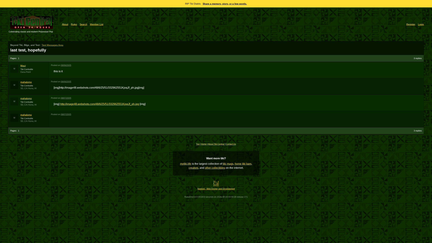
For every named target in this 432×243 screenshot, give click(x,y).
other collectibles (215, 167)
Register (410, 24)
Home (204, 144)
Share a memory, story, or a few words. (225, 3)
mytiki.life (185, 163)
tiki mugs (228, 163)
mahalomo (26, 82)
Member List (96, 24)
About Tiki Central (216, 144)
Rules (74, 24)
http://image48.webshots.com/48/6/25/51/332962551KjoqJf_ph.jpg (99, 104)
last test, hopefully (28, 50)
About (65, 24)
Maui (23, 65)
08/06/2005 (66, 65)
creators (193, 167)
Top (197, 144)
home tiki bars (243, 163)
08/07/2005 (66, 98)
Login (421, 24)
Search (83, 24)
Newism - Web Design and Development (216, 189)
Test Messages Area (52, 45)
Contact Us (231, 144)
